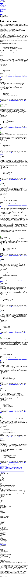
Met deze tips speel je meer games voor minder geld (11, 467)
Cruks (9, 76)
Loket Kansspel (14, 76)
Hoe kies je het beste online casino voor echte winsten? (12, 471)
